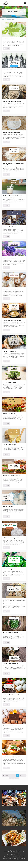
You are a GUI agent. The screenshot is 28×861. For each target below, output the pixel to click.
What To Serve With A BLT (9, 413)
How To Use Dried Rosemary (10, 663)
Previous (6, 775)
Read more (7, 49)
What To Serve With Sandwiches (11, 475)
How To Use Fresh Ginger (9, 444)
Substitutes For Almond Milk (10, 289)
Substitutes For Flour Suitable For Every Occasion (13, 164)
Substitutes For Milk (8, 507)
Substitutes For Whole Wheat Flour (12, 101)
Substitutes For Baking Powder (11, 538)
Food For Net (17, 850)
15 (12, 778)
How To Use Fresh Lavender (10, 258)
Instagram (11, 854)
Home (3, 19)
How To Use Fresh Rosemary (10, 632)
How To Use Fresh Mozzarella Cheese (12, 694)
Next (15, 778)
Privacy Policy (6, 851)
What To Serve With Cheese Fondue (12, 320)
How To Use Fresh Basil (9, 39)
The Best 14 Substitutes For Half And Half (13, 196)
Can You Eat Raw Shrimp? (9, 351)
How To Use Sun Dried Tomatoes (11, 757)
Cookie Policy (12, 851)
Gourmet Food (14, 788)
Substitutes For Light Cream (10, 70)
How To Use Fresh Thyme (9, 382)
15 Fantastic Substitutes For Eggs (11, 726)
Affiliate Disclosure (20, 851)
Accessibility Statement (14, 853)
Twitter (15, 854)
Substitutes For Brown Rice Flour (11, 132)
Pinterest (19, 854)
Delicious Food (8, 19)
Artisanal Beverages (14, 808)
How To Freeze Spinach (9, 569)
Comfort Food (14, 828)
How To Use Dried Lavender (10, 227)
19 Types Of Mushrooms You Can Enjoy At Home (14, 601)
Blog (8, 854)
